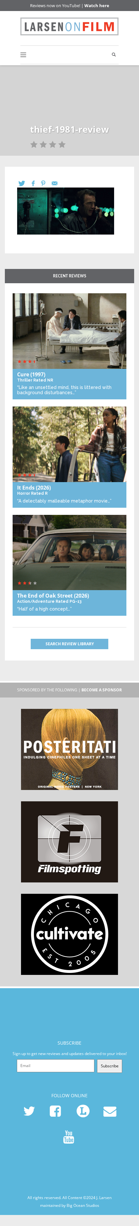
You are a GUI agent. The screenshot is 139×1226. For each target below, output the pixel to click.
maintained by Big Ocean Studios (69, 1205)
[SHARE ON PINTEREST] (46, 183)
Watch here (96, 5)
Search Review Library (70, 644)
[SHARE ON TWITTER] (25, 183)
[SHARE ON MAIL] (58, 183)
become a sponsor (101, 690)
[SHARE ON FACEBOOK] (36, 183)
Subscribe (110, 1066)
